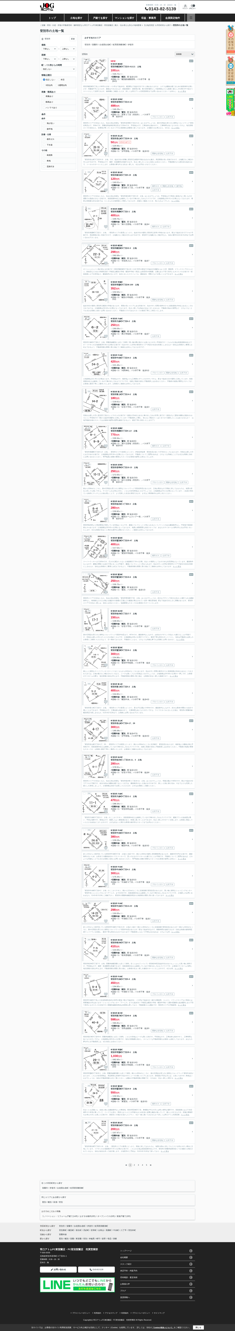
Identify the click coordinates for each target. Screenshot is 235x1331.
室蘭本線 (116, 77)
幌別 (123, 77)
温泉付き (50, 166)
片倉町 (120, 319)
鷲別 (123, 112)
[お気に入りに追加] (106, 78)
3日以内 (49, 85)
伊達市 (131, 44)
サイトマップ (159, 1313)
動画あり (49, 102)
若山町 (120, 136)
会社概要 (124, 1257)
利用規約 (97, 1313)
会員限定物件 (172, 18)
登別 (61, 1202)
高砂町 (86, 1230)
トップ (52, 18)
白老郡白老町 (105, 44)
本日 (62, 80)
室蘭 (72, 1239)
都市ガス (50, 139)
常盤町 (120, 282)
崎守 (98, 1239)
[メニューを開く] (191, 17)
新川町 (120, 1013)
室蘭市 (95, 44)
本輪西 (92, 1239)
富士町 (120, 392)
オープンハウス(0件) (106, 1216)
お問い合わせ (60, 1269)
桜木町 (120, 940)
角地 (49, 161)
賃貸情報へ (125, 1297)
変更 (73, 39)
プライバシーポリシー (81, 1313)
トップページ (126, 1251)
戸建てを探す (100, 18)
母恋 (109, 1239)
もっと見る (182, 91)
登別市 (87, 44)
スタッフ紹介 (126, 1264)
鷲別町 (120, 538)
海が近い (50, 123)
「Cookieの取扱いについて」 (163, 1328)
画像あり (49, 96)
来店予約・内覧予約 (128, 1271)
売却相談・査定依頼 (128, 1277)
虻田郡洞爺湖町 (119, 44)
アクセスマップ (111, 1313)
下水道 (49, 145)
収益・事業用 (148, 18)
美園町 (120, 209)
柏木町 (120, 501)
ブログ (123, 1291)
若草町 (120, 99)
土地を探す (76, 18)
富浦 (55, 1202)
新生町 (120, 172)
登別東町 (63, 1230)
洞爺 (115, 1239)
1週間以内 (62, 85)
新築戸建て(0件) (124, 1216)
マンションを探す (124, 18)
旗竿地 (49, 129)
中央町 (120, 355)
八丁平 (124, 1230)
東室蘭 (78, 1239)
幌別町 (120, 64)
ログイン (185, 8)
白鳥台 (101, 1230)
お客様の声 (125, 1284)
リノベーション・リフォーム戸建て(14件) (60, 1216)
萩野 (104, 1239)
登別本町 (132, 1230)
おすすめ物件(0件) (88, 1216)
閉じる (198, 1327)
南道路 (49, 155)
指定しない (50, 80)
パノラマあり (51, 108)
